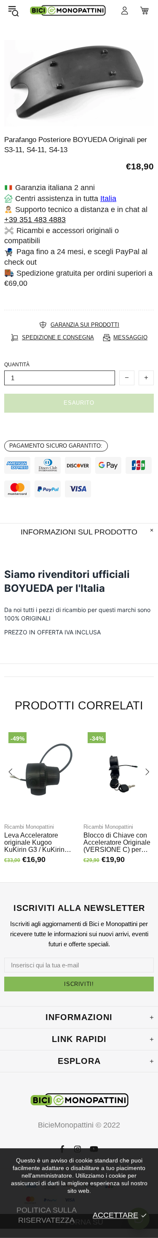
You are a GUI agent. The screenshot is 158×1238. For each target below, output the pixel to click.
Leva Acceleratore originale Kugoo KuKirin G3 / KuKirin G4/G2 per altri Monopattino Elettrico (35, 842)
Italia (108, 198)
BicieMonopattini (67, 10)
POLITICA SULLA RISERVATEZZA (46, 1215)
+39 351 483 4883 (35, 219)
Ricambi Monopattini (29, 827)
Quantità (16, 365)
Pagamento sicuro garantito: (55, 446)
